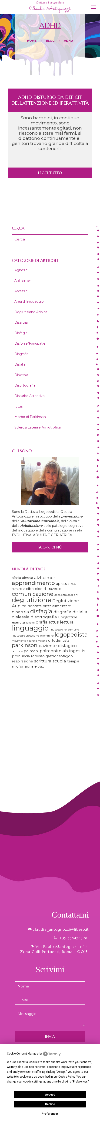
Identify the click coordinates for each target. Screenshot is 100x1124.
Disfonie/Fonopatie (29, 343)
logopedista (71, 634)
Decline (50, 1104)
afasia (16, 578)
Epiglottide (67, 617)
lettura (67, 622)
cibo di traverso (48, 589)
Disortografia (24, 385)
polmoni (31, 651)
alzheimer (44, 577)
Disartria (21, 322)
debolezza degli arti (66, 594)
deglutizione (31, 600)
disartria (20, 611)
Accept (50, 1094)
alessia (27, 578)
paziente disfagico (58, 645)
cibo (30, 589)
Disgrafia (21, 354)
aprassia (62, 584)
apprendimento (33, 582)
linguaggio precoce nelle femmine (32, 635)
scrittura (42, 660)
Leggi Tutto (50, 172)
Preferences (50, 1113)
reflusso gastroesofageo (52, 656)
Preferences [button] (80, 1081)
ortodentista (59, 640)
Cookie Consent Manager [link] (23, 1053)
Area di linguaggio (29, 301)
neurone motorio (37, 640)
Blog (50, 40)
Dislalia (19, 364)
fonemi (30, 622)
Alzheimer (22, 280)
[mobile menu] (94, 7)
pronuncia (21, 656)
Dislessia (21, 375)
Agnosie (21, 270)
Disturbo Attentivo (29, 396)
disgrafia (62, 611)
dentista (35, 606)
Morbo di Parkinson (30, 417)
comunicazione (32, 593)
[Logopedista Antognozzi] (50, 7)
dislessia (21, 616)
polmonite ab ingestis (62, 650)
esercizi (18, 622)
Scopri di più (50, 547)
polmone (17, 651)
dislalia (80, 611)
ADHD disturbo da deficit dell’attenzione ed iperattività (50, 100)
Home (32, 40)
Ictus (18, 406)
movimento (19, 640)
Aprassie (21, 291)
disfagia (41, 611)
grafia (42, 622)
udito (41, 666)
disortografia (44, 616)
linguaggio (30, 628)
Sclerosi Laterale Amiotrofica (37, 427)
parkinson (24, 645)
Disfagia (20, 333)
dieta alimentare (57, 606)
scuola (59, 660)
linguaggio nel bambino (64, 629)
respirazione (22, 661)
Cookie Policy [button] (66, 1076)
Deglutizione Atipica (30, 312)
